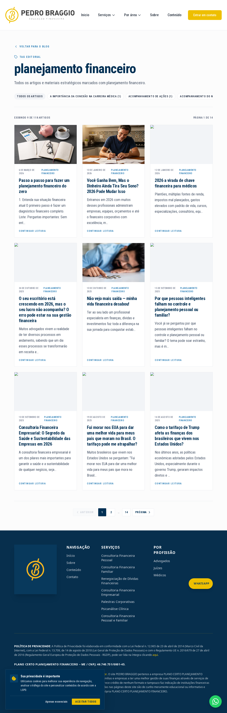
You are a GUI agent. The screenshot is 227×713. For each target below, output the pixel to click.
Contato (72, 577)
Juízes (158, 568)
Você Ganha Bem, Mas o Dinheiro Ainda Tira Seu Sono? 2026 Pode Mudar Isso (113, 186)
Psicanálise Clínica (115, 609)
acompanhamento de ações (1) (150, 96)
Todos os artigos (30, 96)
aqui (155, 655)
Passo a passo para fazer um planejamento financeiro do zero (44, 186)
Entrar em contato (204, 15)
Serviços (104, 15)
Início (71, 555)
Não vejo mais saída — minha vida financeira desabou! (112, 301)
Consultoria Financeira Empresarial (118, 592)
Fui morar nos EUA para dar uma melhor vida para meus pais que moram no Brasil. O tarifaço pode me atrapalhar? (112, 436)
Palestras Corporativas (118, 602)
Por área (130, 15)
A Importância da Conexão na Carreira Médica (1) (85, 96)
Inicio (85, 15)
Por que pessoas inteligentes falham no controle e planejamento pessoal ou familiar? (180, 307)
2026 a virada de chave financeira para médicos (176, 183)
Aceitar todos (85, 701)
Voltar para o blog (35, 46)
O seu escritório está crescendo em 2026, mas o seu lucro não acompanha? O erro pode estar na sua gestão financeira (45, 309)
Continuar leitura (32, 231)
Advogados (162, 561)
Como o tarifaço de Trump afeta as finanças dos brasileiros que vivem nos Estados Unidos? (177, 436)
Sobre (154, 15)
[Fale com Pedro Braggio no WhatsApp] (215, 701)
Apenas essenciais (56, 701)
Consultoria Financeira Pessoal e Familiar (118, 618)
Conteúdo (174, 15)
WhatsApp (201, 583)
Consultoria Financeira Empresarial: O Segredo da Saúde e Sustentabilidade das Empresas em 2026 (44, 436)
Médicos (160, 575)
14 (126, 512)
